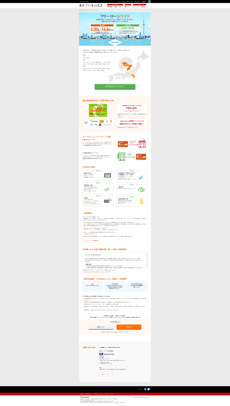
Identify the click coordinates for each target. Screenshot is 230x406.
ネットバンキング (136, 6)
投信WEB (143, 6)
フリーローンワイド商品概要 (91, 240)
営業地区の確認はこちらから (91, 233)
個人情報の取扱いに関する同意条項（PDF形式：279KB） (96, 271)
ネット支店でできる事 (124, 1)
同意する (129, 327)
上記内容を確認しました (115, 321)
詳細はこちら (121, 116)
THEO (120, 6)
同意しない (101, 327)
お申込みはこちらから (115, 86)
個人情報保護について (89, 394)
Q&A (132, 1)
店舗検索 (144, 1)
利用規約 (82, 394)
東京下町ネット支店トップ (84, 10)
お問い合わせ (137, 1)
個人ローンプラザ (105, 374)
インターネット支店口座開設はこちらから (92, 203)
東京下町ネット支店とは (99, 394)
